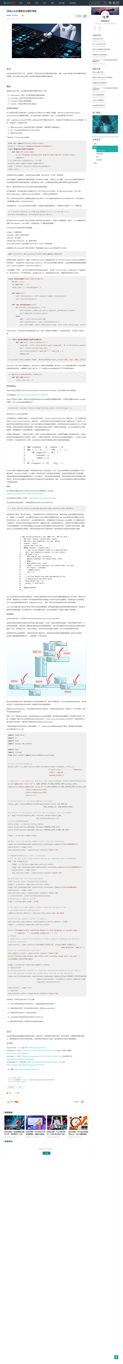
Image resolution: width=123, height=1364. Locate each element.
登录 (46, 1153)
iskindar (104, 21)
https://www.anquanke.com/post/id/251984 (41, 1080)
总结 (95, 163)
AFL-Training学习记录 (99, 44)
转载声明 (18, 1080)
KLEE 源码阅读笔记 (98, 95)
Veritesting (99, 153)
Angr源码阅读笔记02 (98, 105)
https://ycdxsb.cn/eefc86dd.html (18, 1053)
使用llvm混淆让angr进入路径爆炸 (102, 77)
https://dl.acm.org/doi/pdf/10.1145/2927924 (32, 395)
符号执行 (11, 1087)
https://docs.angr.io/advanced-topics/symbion (42, 1062)
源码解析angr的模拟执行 (99, 54)
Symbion (99, 160)
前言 (95, 144)
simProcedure (100, 150)
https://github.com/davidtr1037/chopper (43, 498)
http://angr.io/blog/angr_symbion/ (26, 1069)
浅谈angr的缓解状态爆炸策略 (101, 49)
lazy (97, 157)
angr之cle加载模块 (98, 100)
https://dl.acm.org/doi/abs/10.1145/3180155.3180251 (25, 494)
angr (19, 1087)
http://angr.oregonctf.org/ (37, 1047)
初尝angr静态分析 (97, 39)
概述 (95, 147)
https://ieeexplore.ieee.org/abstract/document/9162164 (25, 1065)
